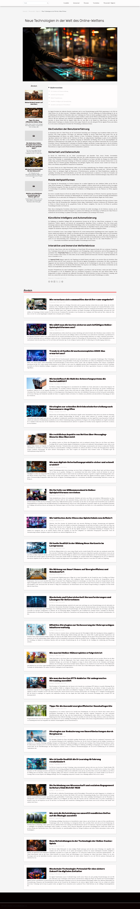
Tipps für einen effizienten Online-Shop (34, 121)
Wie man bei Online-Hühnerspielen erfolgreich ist (75, 653)
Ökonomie (86, 3)
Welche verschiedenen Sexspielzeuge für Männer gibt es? (34, 195)
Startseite (25, 11)
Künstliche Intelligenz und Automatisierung (61, 101)
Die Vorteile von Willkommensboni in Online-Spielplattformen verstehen (72, 491)
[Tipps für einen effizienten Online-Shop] (34, 113)
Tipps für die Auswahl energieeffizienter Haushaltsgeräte (80, 706)
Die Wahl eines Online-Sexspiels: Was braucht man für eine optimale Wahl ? (34, 145)
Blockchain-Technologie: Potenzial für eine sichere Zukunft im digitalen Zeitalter (77, 870)
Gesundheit (66, 3)
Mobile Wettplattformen (56, 98)
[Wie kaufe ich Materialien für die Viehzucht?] (34, 162)
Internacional (76, 3)
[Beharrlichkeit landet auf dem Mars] (34, 95)
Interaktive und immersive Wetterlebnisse (60, 105)
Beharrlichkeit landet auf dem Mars (34, 103)
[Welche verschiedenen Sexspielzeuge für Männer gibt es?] (34, 186)
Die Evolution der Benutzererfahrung (59, 91)
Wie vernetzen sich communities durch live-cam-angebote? (81, 299)
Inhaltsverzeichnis (56, 87)
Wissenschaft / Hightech (109, 3)
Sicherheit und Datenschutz (57, 95)
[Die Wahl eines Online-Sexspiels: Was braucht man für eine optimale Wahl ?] (34, 136)
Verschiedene (96, 3)
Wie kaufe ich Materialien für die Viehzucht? (34, 170)
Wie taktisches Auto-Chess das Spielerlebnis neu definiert (80, 518)
